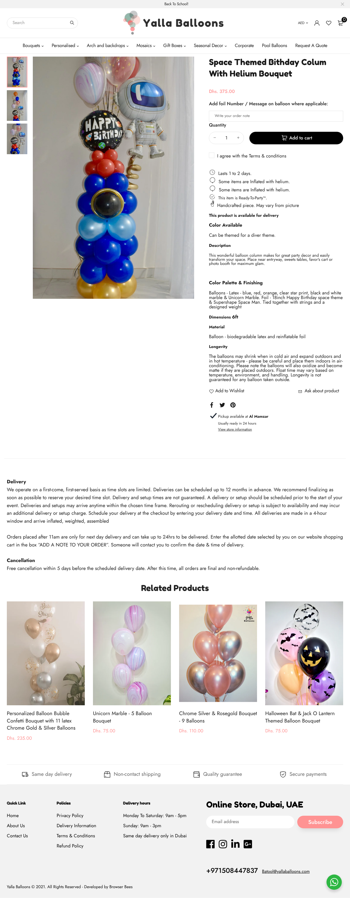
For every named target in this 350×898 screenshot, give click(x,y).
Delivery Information (76, 826)
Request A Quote (311, 45)
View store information (235, 429)
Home (13, 815)
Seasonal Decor (208, 45)
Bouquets (31, 45)
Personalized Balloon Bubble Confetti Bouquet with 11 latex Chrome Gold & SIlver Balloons (41, 721)
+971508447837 (232, 871)
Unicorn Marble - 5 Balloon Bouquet (122, 717)
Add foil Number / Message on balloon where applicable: (268, 104)
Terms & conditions (267, 156)
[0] (340, 23)
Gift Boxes (172, 45)
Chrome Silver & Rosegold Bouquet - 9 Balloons (218, 717)
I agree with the (251, 156)
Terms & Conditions (76, 836)
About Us (16, 826)
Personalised (63, 45)
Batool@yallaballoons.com (286, 871)
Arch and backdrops (106, 45)
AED (301, 22)
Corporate (244, 45)
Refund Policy (70, 846)
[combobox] (42, 22)
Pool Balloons (274, 45)
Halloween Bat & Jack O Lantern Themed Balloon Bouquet (300, 717)
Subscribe (320, 822)
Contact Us (17, 836)
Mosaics (143, 45)
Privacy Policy (70, 815)
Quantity (217, 125)
